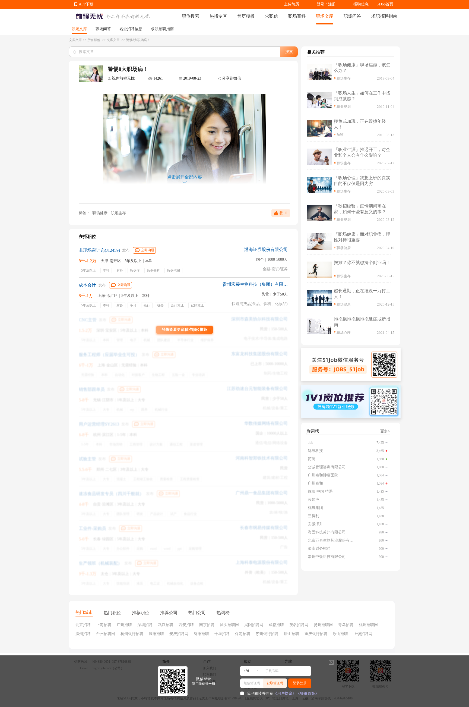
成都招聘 (276, 625)
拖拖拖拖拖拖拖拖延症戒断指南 (362, 322)
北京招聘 (83, 625)
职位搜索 (190, 16)
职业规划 (344, 107)
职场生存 (118, 213)
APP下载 (86, 4)
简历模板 (246, 16)
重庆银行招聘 (316, 634)
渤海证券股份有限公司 (266, 249)
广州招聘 (124, 625)
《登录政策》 (307, 694)
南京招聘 (206, 625)
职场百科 (297, 16)
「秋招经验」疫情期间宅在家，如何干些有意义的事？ (360, 209)
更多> (385, 431)
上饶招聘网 (362, 634)
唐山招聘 (291, 634)
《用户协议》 (284, 694)
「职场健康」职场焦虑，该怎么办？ (362, 67)
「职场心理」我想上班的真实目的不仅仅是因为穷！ (362, 180)
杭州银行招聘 (132, 634)
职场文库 (324, 16)
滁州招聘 (83, 634)
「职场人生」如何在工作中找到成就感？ (362, 96)
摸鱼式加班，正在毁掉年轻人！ (360, 124)
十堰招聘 (222, 634)
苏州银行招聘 (267, 634)
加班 (340, 135)
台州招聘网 (105, 634)
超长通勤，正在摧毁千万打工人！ (362, 293)
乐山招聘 (340, 634)
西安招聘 (186, 625)
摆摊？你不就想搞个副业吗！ (362, 262)
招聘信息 (361, 4)
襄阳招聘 (156, 634)
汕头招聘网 (229, 625)
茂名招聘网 (298, 625)
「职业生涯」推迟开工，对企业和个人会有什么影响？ (362, 152)
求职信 (271, 16)
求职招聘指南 (384, 16)
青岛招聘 (345, 625)
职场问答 (352, 16)
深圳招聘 (145, 625)
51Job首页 (385, 4)
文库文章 (75, 40)
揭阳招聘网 (253, 625)
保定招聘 (242, 634)
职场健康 (100, 213)
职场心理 (344, 333)
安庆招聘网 (178, 634)
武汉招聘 (165, 625)
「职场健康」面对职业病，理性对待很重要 (362, 237)
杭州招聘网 (368, 625)
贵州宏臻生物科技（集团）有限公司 (255, 284)
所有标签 (94, 40)
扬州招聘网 (323, 625)
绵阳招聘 (201, 634)
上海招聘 (103, 625)
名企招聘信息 (130, 29)
